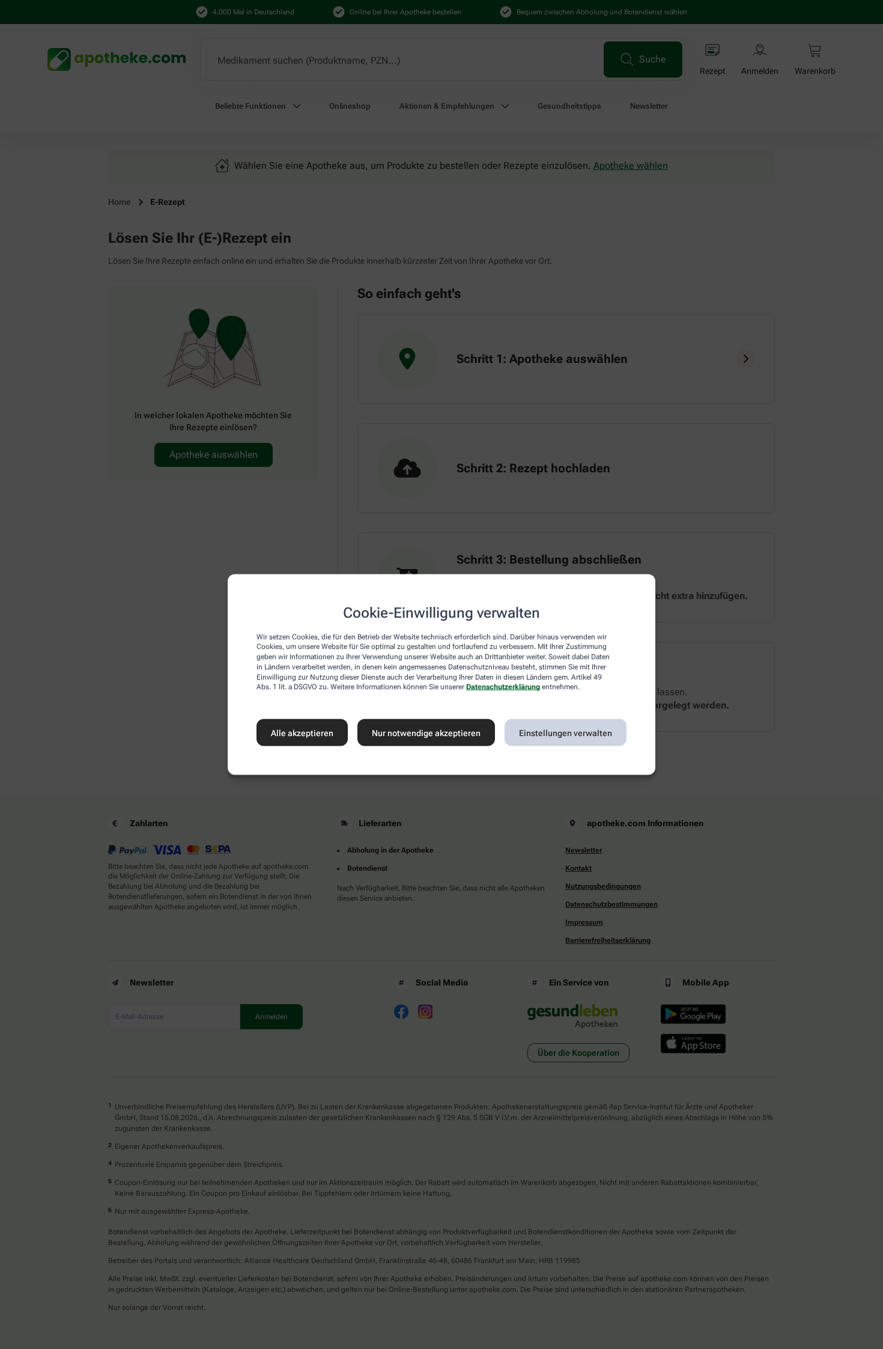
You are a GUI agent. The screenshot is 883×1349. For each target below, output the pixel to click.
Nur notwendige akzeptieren (426, 732)
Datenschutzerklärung (503, 687)
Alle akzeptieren (302, 732)
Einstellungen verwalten (565, 732)
